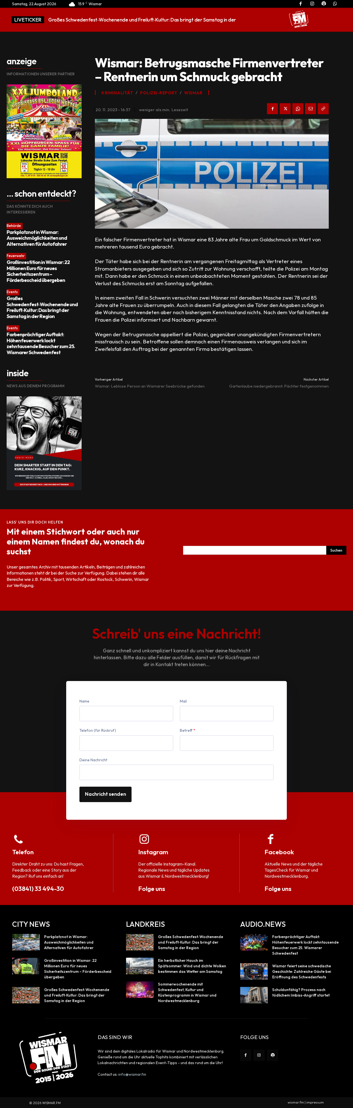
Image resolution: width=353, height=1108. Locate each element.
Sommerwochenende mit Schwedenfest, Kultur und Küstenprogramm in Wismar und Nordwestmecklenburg (187, 992)
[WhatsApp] (297, 108)
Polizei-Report (158, 93)
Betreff (187, 730)
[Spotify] (272, 1055)
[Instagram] (259, 1055)
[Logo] (298, 19)
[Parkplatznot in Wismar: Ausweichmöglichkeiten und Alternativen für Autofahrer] (26, 942)
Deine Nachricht (93, 759)
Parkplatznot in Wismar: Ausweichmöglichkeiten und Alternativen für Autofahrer (37, 238)
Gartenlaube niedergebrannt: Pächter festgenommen (279, 386)
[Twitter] (285, 108)
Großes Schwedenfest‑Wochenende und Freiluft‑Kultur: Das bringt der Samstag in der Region (42, 307)
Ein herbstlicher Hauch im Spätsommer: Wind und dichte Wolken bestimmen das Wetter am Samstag (192, 966)
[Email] (310, 108)
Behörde (14, 225)
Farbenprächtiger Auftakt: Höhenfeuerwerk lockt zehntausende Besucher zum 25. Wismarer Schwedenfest (41, 343)
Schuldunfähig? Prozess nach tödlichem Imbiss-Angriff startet (301, 992)
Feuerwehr (16, 255)
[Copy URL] (323, 108)
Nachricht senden (105, 794)
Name (84, 701)
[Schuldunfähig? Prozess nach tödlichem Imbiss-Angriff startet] (254, 995)
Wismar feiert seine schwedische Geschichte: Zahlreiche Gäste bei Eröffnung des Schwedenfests (301, 971)
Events (12, 292)
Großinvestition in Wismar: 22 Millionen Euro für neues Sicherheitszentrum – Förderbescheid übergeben (38, 271)
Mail (183, 701)
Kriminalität (117, 93)
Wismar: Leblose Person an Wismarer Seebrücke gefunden (150, 386)
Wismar (193, 93)
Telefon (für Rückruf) (97, 730)
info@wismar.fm (132, 1074)
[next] (267, 19)
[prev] (258, 19)
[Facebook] (272, 108)
